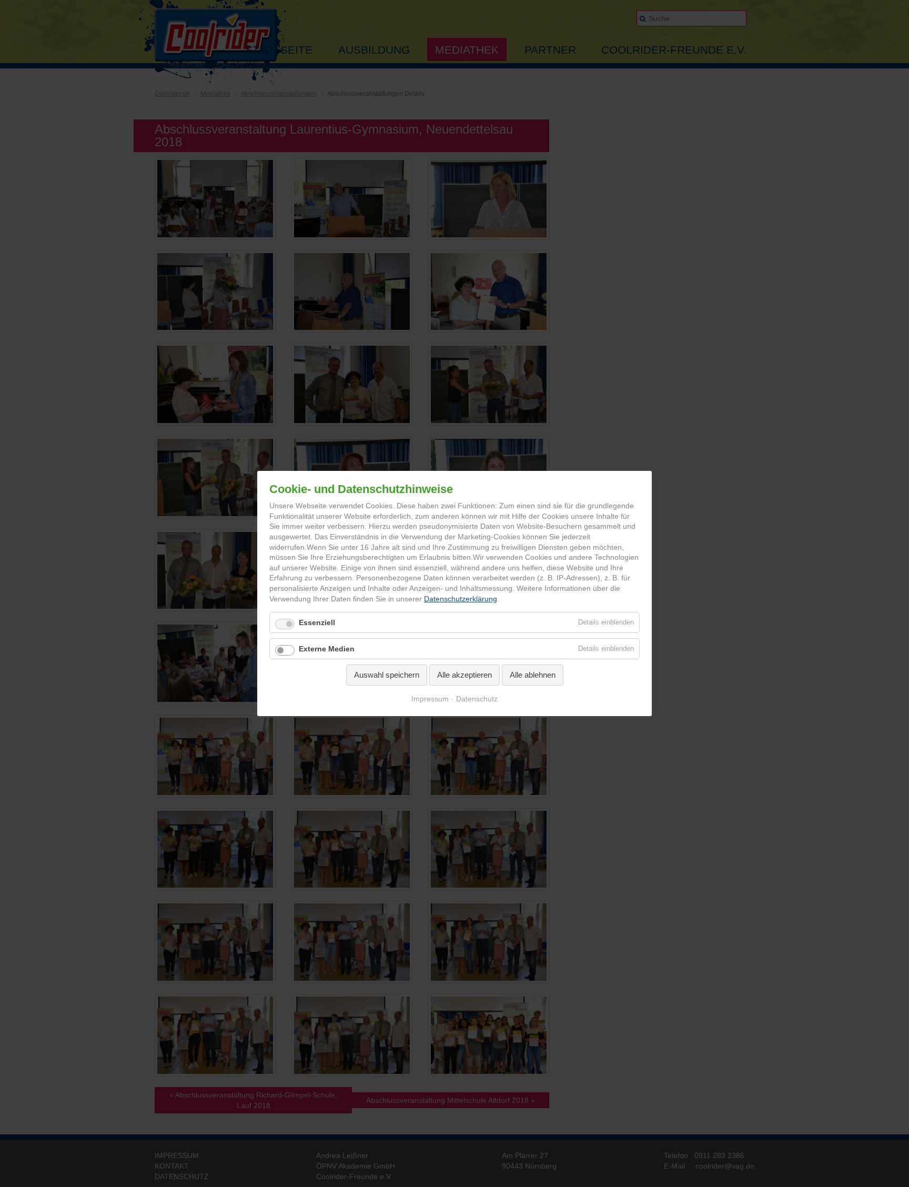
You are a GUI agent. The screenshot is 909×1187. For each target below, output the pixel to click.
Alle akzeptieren (464, 674)
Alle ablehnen (533, 674)
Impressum (430, 699)
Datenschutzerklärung (460, 599)
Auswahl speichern (386, 674)
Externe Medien (327, 649)
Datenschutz (477, 699)
